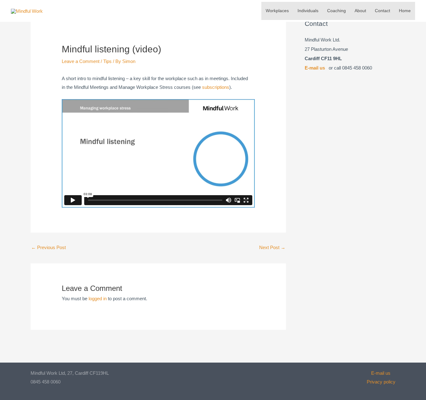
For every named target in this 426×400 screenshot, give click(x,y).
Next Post (272, 247)
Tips (107, 61)
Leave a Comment (80, 61)
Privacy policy (381, 381)
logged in (98, 298)
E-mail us (315, 67)
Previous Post (48, 247)
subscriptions (215, 87)
